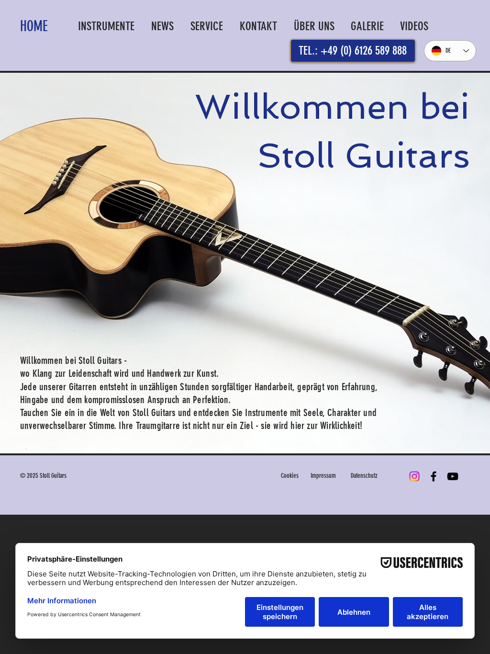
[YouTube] (452, 476)
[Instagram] (414, 476)
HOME (34, 26)
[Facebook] (433, 476)
